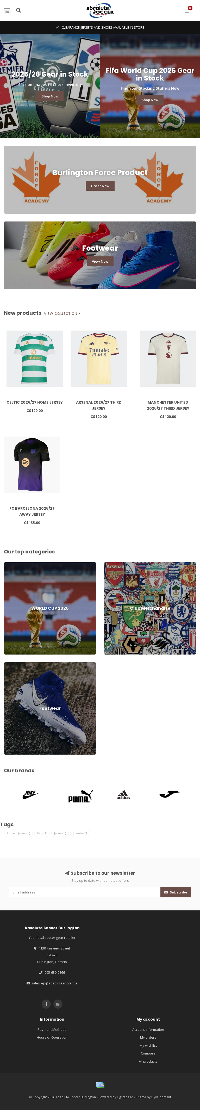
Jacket (60, 833)
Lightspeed (125, 1097)
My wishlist (148, 1045)
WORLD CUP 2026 (17, 564)
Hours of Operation (52, 1037)
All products (148, 1061)
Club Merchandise (118, 564)
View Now (100, 261)
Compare (148, 1053)
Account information (148, 1029)
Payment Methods (52, 1029)
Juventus (80, 833)
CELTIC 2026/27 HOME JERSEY (35, 402)
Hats (42, 833)
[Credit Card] (100, 1085)
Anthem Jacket (18, 833)
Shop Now (50, 96)
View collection (61, 314)
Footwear (11, 664)
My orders (148, 1037)
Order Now (100, 185)
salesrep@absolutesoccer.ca (54, 983)
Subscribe (178, 892)
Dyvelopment (161, 1097)
